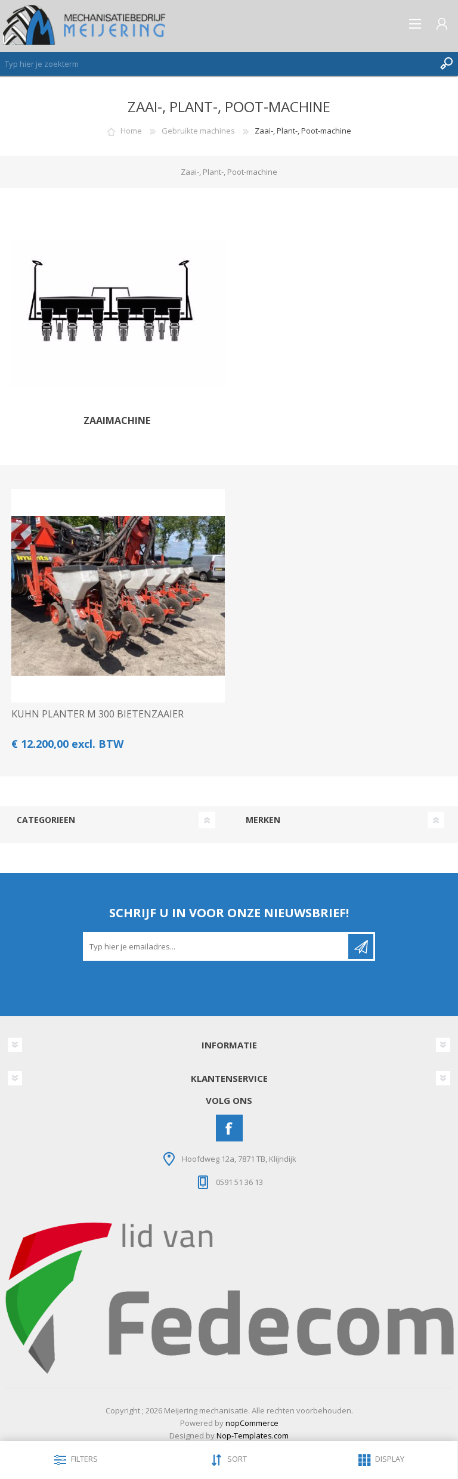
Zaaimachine (116, 420)
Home (131, 130)
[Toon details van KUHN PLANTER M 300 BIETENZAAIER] (118, 596)
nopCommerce (251, 1423)
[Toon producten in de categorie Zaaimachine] (117, 314)
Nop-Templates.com (252, 1435)
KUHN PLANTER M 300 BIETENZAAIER (97, 714)
